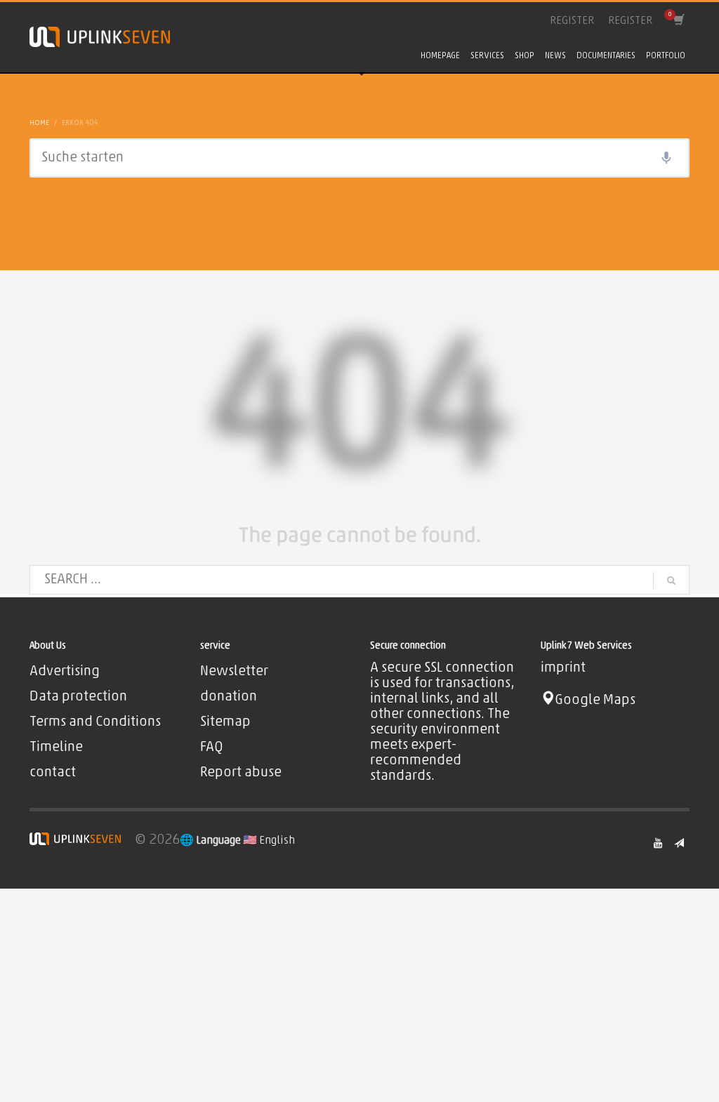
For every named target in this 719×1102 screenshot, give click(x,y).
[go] (671, 580)
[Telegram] (679, 843)
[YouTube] (657, 843)
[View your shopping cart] (678, 21)
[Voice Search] (666, 158)
